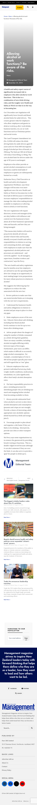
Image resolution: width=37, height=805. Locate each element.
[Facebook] (10, 783)
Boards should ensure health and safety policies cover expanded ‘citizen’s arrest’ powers (18, 541)
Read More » (7, 517)
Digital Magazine (31, 2)
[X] (16, 783)
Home (5, 16)
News (10, 16)
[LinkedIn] (4, 783)
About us (5, 2)
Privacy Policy (6, 770)
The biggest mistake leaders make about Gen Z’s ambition (17, 502)
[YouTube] (22, 783)
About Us (5, 763)
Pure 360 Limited (8, 741)
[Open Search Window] (27, 7)
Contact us (18, 2)
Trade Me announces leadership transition (16, 582)
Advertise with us (11, 2)
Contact (4, 766)
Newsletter (24, 2)
